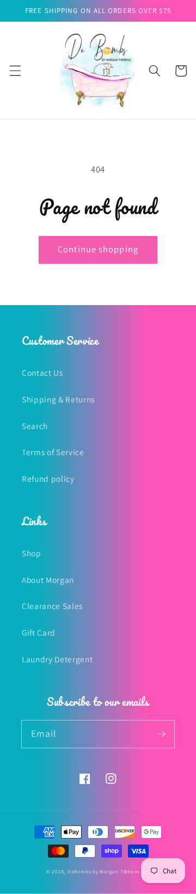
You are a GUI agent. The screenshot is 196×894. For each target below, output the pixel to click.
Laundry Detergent (57, 659)
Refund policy (48, 478)
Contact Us (42, 372)
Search (35, 425)
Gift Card (39, 632)
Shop (31, 553)
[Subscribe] (161, 734)
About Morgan (48, 579)
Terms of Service (53, 451)
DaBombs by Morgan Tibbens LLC (109, 871)
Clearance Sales (52, 605)
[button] (15, 71)
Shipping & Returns (58, 399)
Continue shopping (98, 249)
